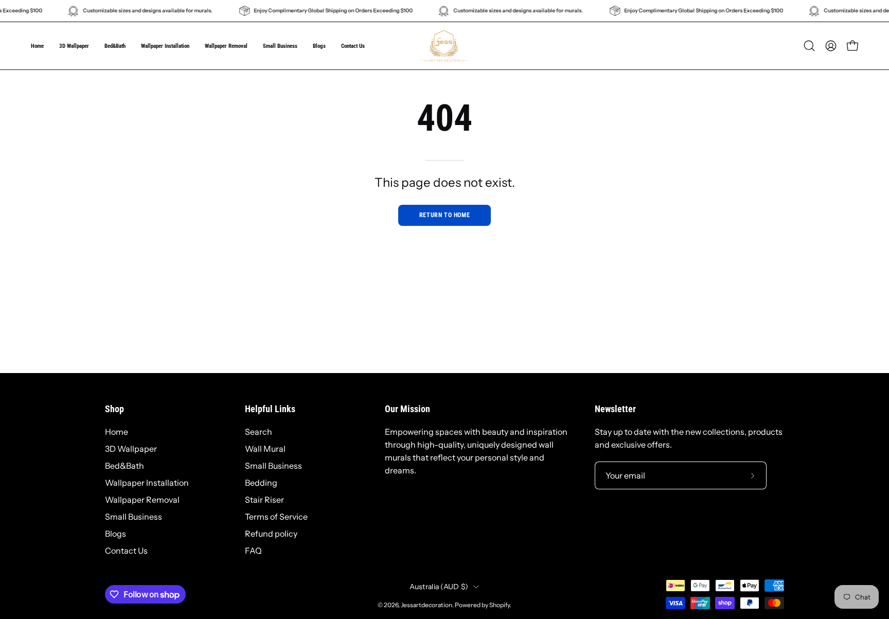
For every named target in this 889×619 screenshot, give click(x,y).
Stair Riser (264, 499)
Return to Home (444, 215)
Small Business (133, 516)
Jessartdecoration (426, 605)
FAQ (253, 550)
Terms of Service (276, 516)
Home (116, 432)
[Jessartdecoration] (444, 46)
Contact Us (126, 550)
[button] (280, 45)
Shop (114, 409)
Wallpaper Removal (142, 499)
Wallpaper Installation (147, 482)
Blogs (115, 533)
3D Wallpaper (131, 449)
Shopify (499, 605)
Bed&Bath (124, 466)
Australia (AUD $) (439, 586)
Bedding (261, 482)
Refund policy (271, 533)
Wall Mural (265, 449)
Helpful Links (270, 409)
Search (258, 432)
